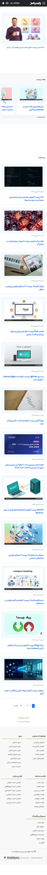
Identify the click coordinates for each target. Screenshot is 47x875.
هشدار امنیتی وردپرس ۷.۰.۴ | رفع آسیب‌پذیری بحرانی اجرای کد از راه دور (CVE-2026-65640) (24, 466)
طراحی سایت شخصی (13, 794)
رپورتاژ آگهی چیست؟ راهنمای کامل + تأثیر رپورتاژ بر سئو (25, 422)
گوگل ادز (41, 842)
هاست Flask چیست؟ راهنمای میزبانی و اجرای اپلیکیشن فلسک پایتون (27, 333)
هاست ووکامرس (39, 794)
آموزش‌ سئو (40, 750)
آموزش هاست (39, 754)
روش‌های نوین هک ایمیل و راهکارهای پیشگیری (33, 108)
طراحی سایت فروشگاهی (13, 786)
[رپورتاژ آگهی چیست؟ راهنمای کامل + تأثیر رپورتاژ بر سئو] (23, 400)
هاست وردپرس (39, 790)
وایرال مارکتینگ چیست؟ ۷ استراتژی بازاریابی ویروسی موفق (25, 288)
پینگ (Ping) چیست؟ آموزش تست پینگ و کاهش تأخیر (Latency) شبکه (25, 647)
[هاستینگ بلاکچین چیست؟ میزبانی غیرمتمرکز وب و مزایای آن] (23, 221)
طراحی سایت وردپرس (13, 802)
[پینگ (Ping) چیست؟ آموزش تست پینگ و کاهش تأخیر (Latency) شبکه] (23, 624)
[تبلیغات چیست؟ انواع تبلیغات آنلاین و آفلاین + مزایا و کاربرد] (23, 669)
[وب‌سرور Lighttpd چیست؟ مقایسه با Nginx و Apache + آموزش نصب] (23, 355)
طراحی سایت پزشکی (14, 798)
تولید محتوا (40, 838)
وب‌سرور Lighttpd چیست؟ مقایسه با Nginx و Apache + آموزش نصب (23, 378)
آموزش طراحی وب (38, 746)
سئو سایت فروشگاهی (37, 834)
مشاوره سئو (40, 826)
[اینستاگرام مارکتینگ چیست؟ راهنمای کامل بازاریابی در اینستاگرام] (23, 579)
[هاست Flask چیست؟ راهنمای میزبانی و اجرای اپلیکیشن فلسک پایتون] (23, 310)
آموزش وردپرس (39, 742)
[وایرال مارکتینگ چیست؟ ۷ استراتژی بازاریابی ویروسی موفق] (23, 265)
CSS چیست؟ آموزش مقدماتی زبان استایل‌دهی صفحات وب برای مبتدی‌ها (26, 199)
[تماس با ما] (7, 3)
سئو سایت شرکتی (38, 830)
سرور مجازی (17, 742)
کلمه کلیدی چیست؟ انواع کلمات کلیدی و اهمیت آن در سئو (25, 47)
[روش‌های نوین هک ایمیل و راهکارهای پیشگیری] (31, 94)
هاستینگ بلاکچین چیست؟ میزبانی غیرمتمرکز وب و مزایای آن (25, 243)
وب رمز (22, 851)
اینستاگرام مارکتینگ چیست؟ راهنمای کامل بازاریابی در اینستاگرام (24, 602)
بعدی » (15, 705)
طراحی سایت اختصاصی (13, 790)
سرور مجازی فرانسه (14, 754)
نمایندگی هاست (39, 806)
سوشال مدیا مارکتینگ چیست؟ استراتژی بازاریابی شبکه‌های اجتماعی (26, 557)
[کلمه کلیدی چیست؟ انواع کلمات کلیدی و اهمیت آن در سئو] (23, 28)
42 (21, 705)
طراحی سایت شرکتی (14, 782)
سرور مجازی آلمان (15, 750)
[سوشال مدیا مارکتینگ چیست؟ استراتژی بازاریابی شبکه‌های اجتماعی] (23, 534)
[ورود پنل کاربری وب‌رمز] (3, 3)
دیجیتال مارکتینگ (39, 816)
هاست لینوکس (39, 798)
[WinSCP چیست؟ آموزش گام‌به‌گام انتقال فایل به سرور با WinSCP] (23, 489)
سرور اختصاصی (15, 758)
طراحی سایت (17, 776)
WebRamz (13, 857)
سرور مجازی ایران (15, 746)
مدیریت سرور (16, 766)
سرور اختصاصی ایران (14, 762)
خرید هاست (40, 786)
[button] (5, 101)
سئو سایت (40, 822)
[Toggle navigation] (44, 3)
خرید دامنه (40, 782)
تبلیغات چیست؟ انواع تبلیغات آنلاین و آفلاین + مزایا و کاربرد (24, 692)
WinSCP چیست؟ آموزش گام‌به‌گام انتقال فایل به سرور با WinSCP (24, 511)
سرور (20, 736)
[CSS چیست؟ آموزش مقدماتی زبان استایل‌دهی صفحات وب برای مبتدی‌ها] (23, 177)
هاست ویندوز (39, 802)
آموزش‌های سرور (38, 758)
